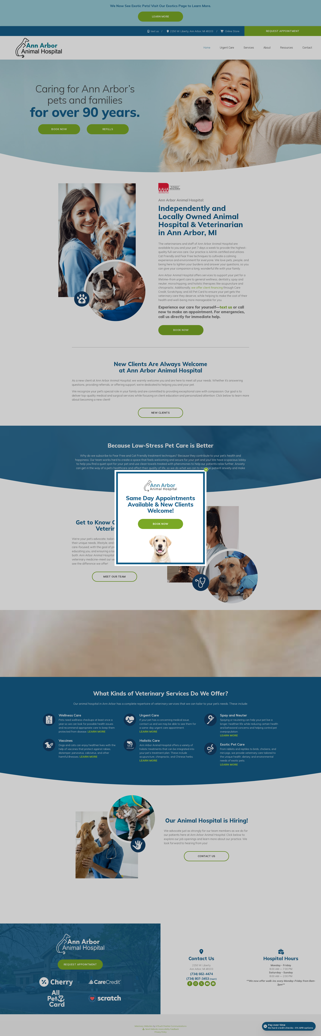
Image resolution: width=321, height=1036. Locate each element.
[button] (206, 470)
